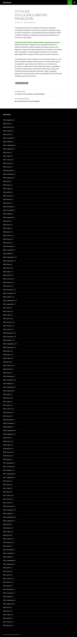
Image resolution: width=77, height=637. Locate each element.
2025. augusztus (8, 149)
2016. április (7, 535)
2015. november (8, 553)
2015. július (6, 567)
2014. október (7, 596)
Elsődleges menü (74, 2)
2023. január (7, 243)
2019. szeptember (8, 387)
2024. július (6, 181)
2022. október (7, 253)
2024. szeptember (8, 174)
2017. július (6, 481)
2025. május (7, 156)
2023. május (7, 228)
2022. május (7, 271)
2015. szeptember (8, 560)
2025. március (7, 159)
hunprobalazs (30, 22)
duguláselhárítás (21, 83)
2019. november (8, 380)
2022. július (6, 264)
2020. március (7, 365)
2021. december (8, 289)
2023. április (7, 232)
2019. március (7, 409)
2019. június (7, 398)
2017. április (7, 492)
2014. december (8, 589)
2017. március (7, 495)
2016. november (8, 510)
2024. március (7, 196)
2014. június (7, 611)
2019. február (7, 412)
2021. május (7, 315)
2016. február (7, 542)
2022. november (8, 250)
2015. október (7, 557)
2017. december (8, 463)
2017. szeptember (8, 474)
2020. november (8, 336)
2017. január (7, 503)
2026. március (7, 131)
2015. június (7, 571)
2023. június (7, 224)
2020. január (7, 373)
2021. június (7, 311)
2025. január (7, 167)
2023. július (6, 221)
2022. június (7, 268)
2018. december (8, 419)
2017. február (7, 499)
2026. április (7, 127)
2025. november (8, 138)
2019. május (7, 401)
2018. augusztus (8, 434)
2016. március (7, 539)
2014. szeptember (8, 600)
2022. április (7, 275)
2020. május (7, 358)
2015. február (7, 582)
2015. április (7, 575)
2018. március (7, 452)
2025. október (7, 141)
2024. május (7, 188)
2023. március (7, 235)
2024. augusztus (8, 178)
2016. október (7, 513)
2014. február (7, 625)
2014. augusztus (8, 604)
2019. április (7, 405)
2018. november (8, 423)
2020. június (7, 354)
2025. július (6, 152)
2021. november (8, 293)
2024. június (7, 185)
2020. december (8, 333)
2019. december (8, 376)
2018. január (7, 459)
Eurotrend (7, 2)
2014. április (7, 618)
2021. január (7, 329)
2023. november (8, 210)
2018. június (7, 441)
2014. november (8, 593)
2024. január (7, 203)
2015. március (7, 578)
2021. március (7, 322)
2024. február (7, 199)
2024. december (8, 170)
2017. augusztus (8, 477)
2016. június (7, 528)
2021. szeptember (8, 300)
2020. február (7, 369)
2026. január (7, 134)
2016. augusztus (8, 521)
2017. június (7, 484)
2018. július (6, 438)
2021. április (7, 318)
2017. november (8, 466)
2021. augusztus (8, 304)
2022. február (7, 282)
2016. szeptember (8, 517)
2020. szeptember (8, 344)
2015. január (7, 586)
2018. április (7, 448)
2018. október (7, 427)
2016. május (7, 531)
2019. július (6, 394)
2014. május (7, 614)
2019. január (7, 416)
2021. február (7, 326)
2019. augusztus (8, 391)
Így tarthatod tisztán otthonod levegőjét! (27, 100)
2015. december (8, 549)
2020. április (7, 362)
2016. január (7, 546)
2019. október (7, 383)
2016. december (8, 506)
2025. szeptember (8, 145)
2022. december (8, 246)
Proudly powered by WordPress (11, 634)
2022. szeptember (8, 257)
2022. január (7, 286)
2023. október (7, 214)
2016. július (6, 524)
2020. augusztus (8, 347)
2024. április (7, 192)
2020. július (6, 351)
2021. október (7, 297)
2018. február (7, 456)
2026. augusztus (8, 120)
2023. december (8, 206)
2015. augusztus (8, 564)
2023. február (7, 239)
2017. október (7, 470)
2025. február (7, 163)
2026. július (6, 123)
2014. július (6, 607)
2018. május (7, 445)
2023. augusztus (8, 217)
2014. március (7, 622)
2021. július (6, 308)
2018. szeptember (8, 430)
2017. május (7, 488)
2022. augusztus (8, 261)
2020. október (7, 340)
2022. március (7, 279)
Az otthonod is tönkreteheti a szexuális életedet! (30, 93)
